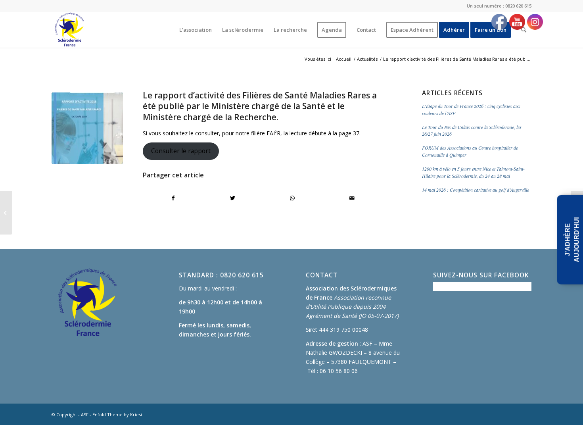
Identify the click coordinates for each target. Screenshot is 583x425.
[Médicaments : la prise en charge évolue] (6, 213)
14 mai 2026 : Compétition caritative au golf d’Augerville (475, 190)
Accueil (343, 59)
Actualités (367, 59)
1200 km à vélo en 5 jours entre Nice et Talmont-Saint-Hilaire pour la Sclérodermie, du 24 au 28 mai (473, 172)
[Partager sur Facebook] (173, 198)
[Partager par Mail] (352, 198)
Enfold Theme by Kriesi (117, 414)
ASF (84, 414)
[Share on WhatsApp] (292, 198)
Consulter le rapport (181, 150)
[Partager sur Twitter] (232, 198)
